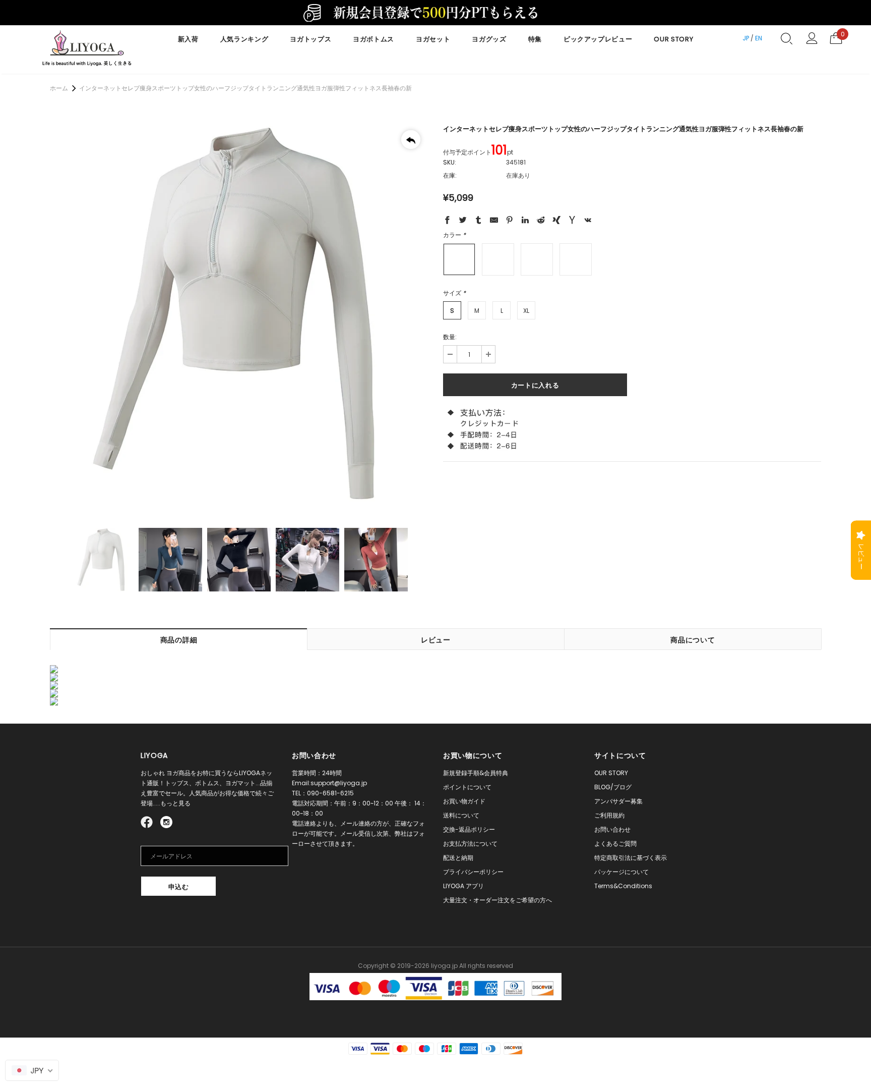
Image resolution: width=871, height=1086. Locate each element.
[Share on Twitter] (463, 221)
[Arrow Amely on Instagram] (166, 821)
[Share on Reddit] (541, 221)
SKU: (449, 162)
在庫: (450, 175)
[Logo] (87, 49)
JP (745, 38)
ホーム (59, 88)
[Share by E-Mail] (494, 221)
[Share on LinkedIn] (525, 221)
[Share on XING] (556, 221)
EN (758, 38)
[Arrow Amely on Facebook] (148, 821)
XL (526, 310)
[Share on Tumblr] (478, 221)
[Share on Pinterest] (510, 221)
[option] (239, 314)
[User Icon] (811, 38)
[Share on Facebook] (447, 221)
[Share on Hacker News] (572, 221)
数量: (450, 337)
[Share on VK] (588, 221)
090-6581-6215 (330, 793)
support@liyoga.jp (338, 783)
